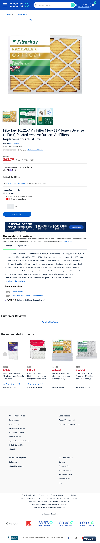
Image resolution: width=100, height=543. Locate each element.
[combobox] (55, 5)
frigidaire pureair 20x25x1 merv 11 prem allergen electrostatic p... (37, 376)
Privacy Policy (42, 498)
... (14, 14)
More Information (13, 286)
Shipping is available (16, 199)
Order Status (14, 424)
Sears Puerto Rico (65, 474)
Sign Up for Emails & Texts (19, 441)
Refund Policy (70, 495)
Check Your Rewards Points (69, 424)
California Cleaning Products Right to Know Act (49, 504)
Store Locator (14, 420)
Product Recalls (15, 437)
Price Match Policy (29, 495)
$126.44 (79, 367)
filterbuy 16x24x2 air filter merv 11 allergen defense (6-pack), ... (61, 376)
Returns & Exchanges (17, 428)
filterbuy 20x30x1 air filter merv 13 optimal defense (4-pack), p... (85, 376)
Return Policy (18, 291)
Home (9, 14)
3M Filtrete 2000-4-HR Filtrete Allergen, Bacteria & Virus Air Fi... (13, 376)
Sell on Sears (14, 462)
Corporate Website (27, 498)
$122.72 (56, 369)
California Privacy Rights (37, 501)
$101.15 (80, 369)
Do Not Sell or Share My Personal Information (49, 507)
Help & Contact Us (16, 445)
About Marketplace (16, 466)
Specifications (24, 246)
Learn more (67, 241)
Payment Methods (71, 498)
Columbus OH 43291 (16, 183)
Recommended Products (17, 334)
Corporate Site (64, 466)
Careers (62, 462)
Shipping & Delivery (16, 432)
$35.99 (5, 367)
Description (10, 246)
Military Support (65, 470)
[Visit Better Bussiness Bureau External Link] (12, 537)
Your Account (65, 416)
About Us (12, 449)
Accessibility (43, 495)
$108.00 (30, 367)
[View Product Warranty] (7, 291)
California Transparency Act (59, 501)
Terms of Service (57, 495)
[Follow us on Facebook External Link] (68, 538)
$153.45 (55, 367)
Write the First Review (35, 150)
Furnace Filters (22, 14)
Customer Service (17, 416)
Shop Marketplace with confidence (17, 236)
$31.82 (6, 369)
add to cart (17, 214)
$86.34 (31, 369)
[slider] (9, 383)
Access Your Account (67, 420)
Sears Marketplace (17, 458)
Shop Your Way (64, 479)
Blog (60, 483)
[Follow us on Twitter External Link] (76, 538)
